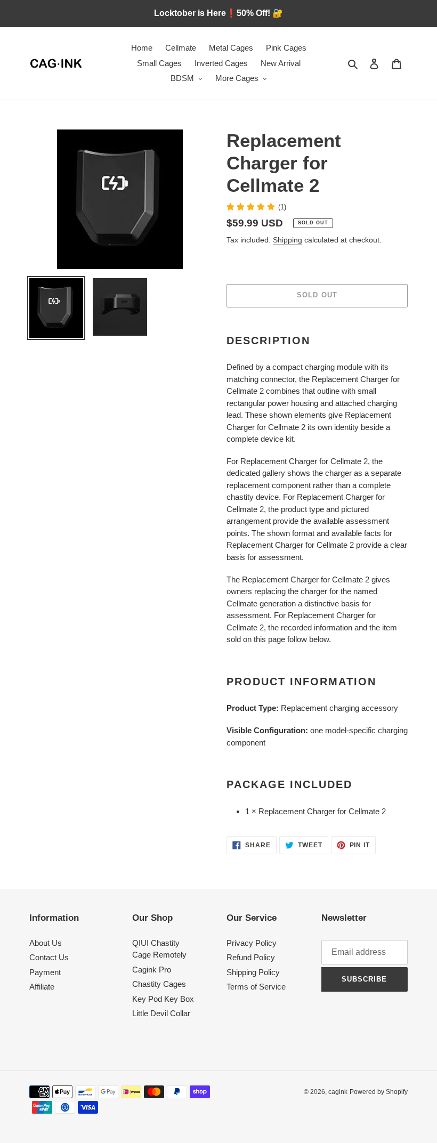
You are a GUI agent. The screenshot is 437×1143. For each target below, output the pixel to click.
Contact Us (49, 957)
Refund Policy (250, 957)
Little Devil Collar (161, 1013)
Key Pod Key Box (163, 998)
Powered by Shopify (379, 1092)
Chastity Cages (159, 983)
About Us (45, 942)
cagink (337, 1092)
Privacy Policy (251, 942)
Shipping (287, 240)
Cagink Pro (151, 969)
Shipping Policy (253, 972)
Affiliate (41, 986)
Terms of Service (256, 986)
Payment (45, 972)
